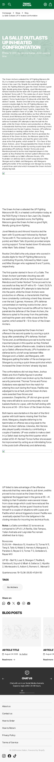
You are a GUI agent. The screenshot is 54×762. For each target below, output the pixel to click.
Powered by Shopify (36, 750)
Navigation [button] (3, 4)
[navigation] (27, 690)
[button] (3, 679)
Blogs (18, 13)
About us (6, 706)
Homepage (6, 13)
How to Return (9, 728)
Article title (10, 649)
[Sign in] (45, 4)
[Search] (9, 4)
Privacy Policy (8, 735)
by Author (24, 654)
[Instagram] (4, 756)
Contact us (7, 713)
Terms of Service (10, 742)
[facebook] (9, 756)
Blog (26, 13)
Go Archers (12, 587)
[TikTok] (14, 756)
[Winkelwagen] (50, 4)
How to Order (8, 720)
